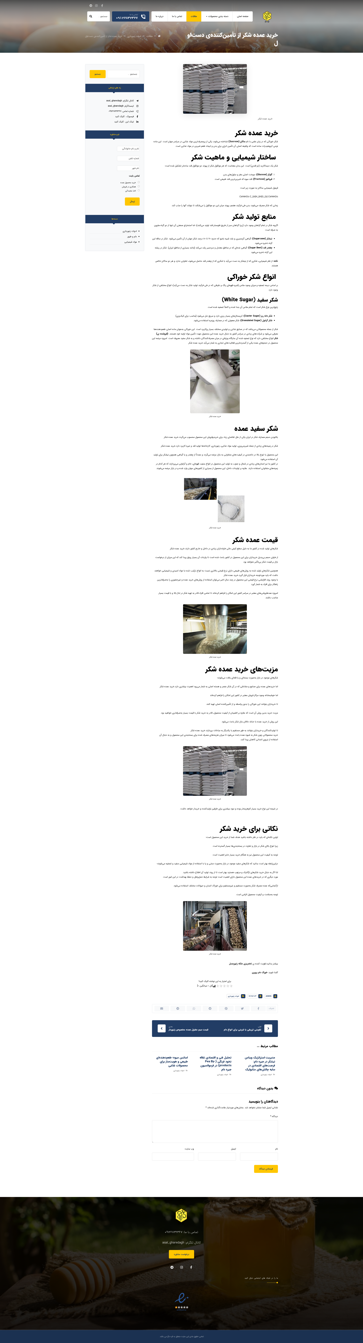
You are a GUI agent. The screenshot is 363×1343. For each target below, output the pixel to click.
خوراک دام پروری (259, 972)
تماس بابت (134, 176)
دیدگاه (274, 1116)
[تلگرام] (91, 6)
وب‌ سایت (189, 1149)
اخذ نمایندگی (130, 190)
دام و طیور (132, 236)
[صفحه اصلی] (159, 36)
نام (276, 1149)
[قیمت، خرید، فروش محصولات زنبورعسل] (267, 17)
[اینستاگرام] (96, 6)
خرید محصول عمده (128, 182)
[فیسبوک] (102, 6)
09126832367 (173, 1232)
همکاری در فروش (129, 186)
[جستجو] (90, 16)
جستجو (98, 74)
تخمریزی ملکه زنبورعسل (240, 963)
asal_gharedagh (173, 1242)
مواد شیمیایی (130, 242)
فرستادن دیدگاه (266, 1169)
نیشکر (269, 238)
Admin (268, 996)
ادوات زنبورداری (233, 996)
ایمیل (233, 1149)
